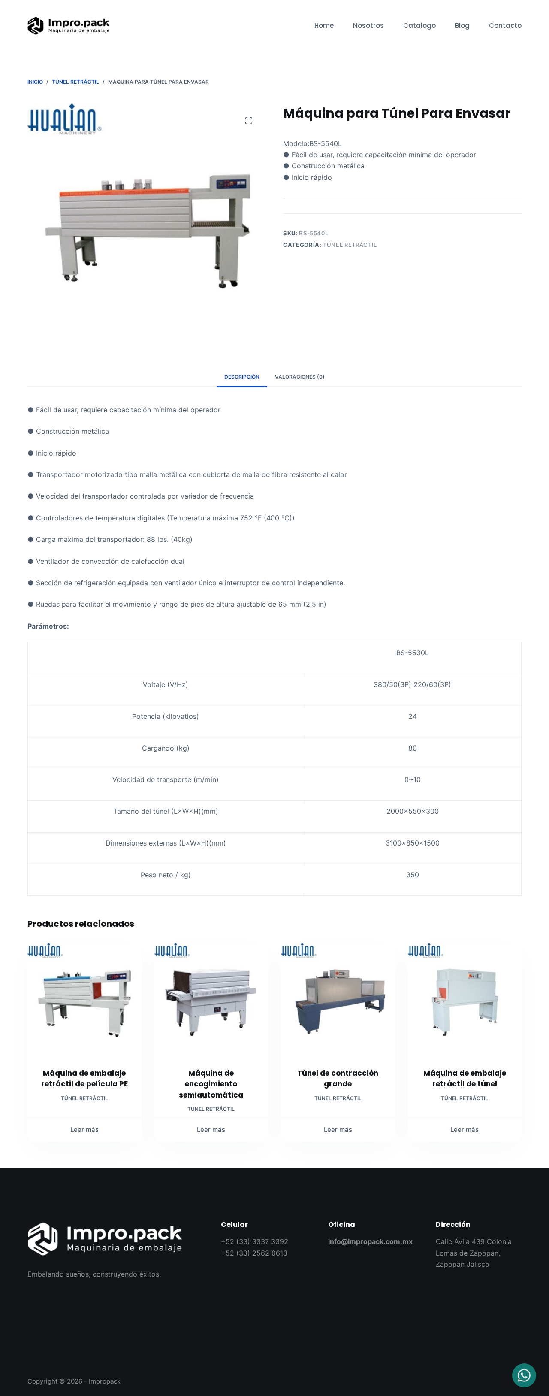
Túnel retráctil (350, 244)
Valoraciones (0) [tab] (300, 377)
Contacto (505, 25)
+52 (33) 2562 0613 (254, 1253)
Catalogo (419, 25)
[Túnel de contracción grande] (338, 1000)
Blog (462, 25)
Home (324, 25)
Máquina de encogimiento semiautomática (211, 1084)
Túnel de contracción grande (337, 1078)
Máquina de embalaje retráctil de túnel (464, 1078)
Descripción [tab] (241, 377)
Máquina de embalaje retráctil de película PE (84, 1078)
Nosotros (368, 25)
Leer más (84, 1129)
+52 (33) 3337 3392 (254, 1241)
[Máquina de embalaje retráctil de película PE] (84, 1000)
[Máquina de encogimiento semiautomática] (211, 1000)
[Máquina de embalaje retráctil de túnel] (465, 1000)
